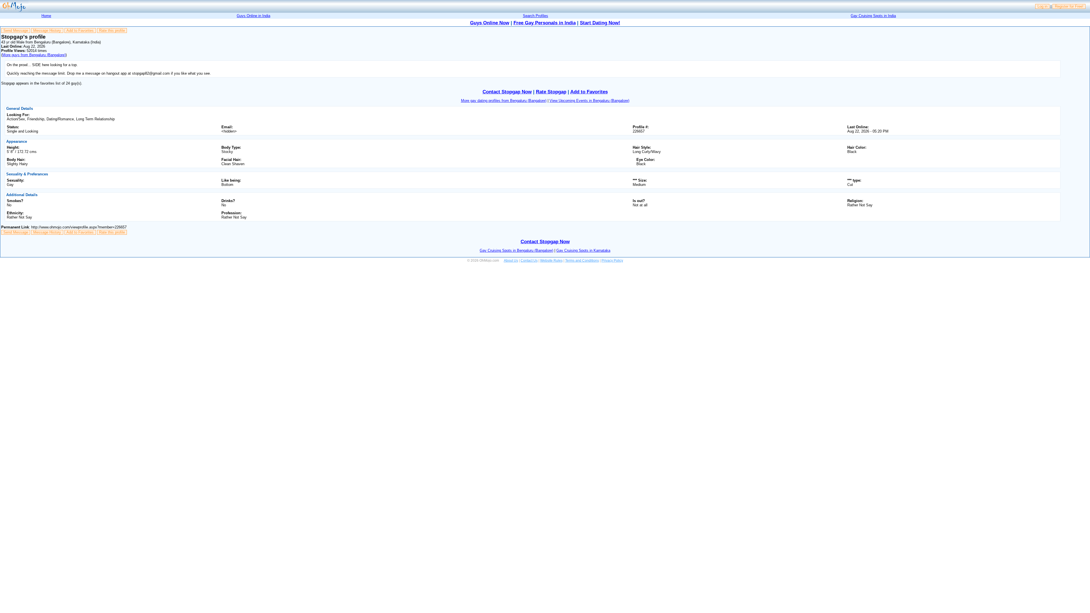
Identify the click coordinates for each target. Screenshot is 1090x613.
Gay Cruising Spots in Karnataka (583, 250)
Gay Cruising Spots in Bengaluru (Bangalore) (516, 250)
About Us (511, 260)
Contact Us (529, 260)
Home (46, 16)
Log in (1042, 6)
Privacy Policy (612, 260)
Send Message (15, 30)
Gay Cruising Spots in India (873, 16)
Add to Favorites (80, 30)
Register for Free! (1069, 6)
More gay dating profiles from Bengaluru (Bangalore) (503, 100)
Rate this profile (112, 30)
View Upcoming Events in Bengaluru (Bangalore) (589, 100)
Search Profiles (535, 16)
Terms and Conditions (582, 260)
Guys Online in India (253, 16)
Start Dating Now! (600, 23)
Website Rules (551, 260)
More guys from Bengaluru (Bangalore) (34, 55)
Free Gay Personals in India (544, 23)
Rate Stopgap (551, 92)
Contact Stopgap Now (507, 92)
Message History (47, 30)
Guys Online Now (489, 23)
